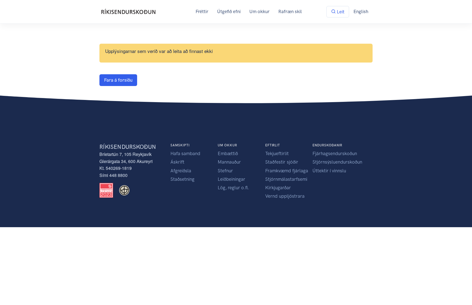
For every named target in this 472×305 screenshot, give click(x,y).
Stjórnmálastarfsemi (286, 179)
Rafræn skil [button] (290, 11)
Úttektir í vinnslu (329, 170)
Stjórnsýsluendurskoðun (337, 162)
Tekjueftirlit (277, 153)
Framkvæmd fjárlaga (286, 170)
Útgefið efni (229, 11)
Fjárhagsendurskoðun (334, 153)
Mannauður (229, 162)
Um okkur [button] (259, 11)
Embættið (228, 153)
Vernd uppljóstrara (285, 196)
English (360, 11)
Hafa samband (185, 153)
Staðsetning (182, 179)
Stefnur (225, 170)
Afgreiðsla (180, 170)
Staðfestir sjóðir (281, 162)
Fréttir (202, 11)
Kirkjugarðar (278, 187)
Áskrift (177, 162)
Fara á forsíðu (118, 80)
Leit (340, 11)
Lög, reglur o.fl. (233, 187)
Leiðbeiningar (231, 179)
